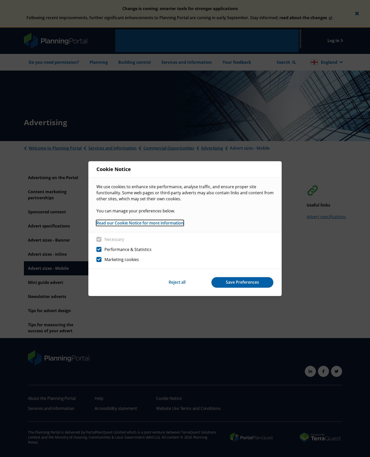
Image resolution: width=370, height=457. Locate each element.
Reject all (177, 282)
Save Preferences (242, 282)
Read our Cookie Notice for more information (139, 223)
